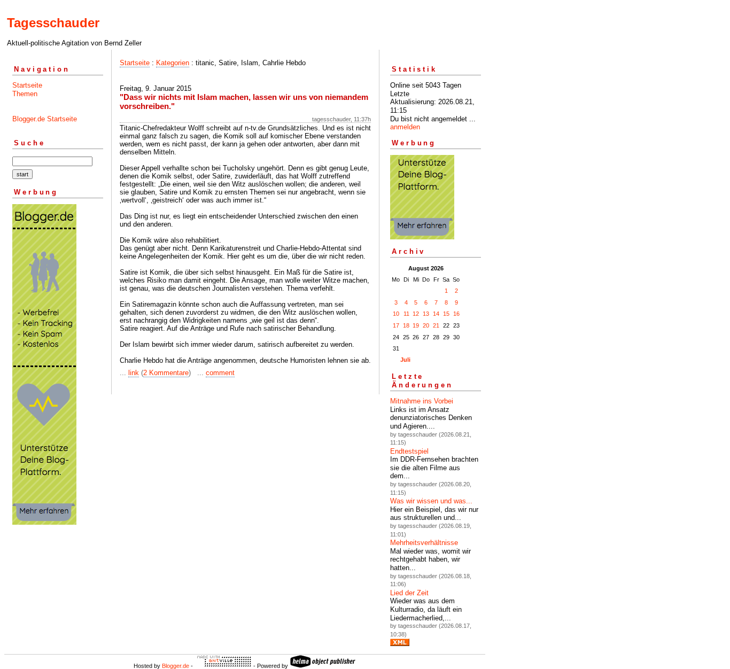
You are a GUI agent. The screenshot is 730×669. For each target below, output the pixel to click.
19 (416, 325)
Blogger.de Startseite (44, 119)
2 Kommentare (166, 373)
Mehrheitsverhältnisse (424, 543)
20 (426, 325)
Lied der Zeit (409, 593)
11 (406, 313)
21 (436, 325)
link (133, 373)
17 (396, 325)
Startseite (27, 85)
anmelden (405, 127)
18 (406, 325)
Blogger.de (175, 666)
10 (396, 313)
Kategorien (172, 63)
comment (220, 373)
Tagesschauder (53, 22)
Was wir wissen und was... (431, 501)
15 (446, 313)
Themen (24, 94)
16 (456, 313)
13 (426, 313)
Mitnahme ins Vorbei (421, 401)
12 (416, 313)
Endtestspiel (409, 451)
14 (436, 313)
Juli (405, 359)
